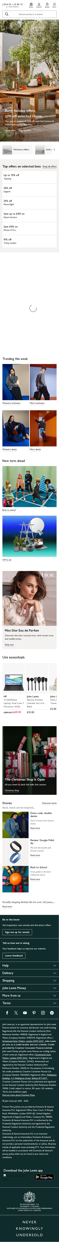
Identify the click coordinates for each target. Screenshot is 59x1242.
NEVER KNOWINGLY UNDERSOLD (29, 1228)
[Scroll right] (54, 149)
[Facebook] (7, 1013)
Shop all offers (50, 166)
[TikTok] (52, 1013)
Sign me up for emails (17, 932)
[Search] (6, 14)
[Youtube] (25, 1013)
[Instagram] (43, 1013)
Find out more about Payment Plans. (18, 1095)
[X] (16, 1013)
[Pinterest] (34, 1013)
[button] (54, 5)
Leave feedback (14, 955)
